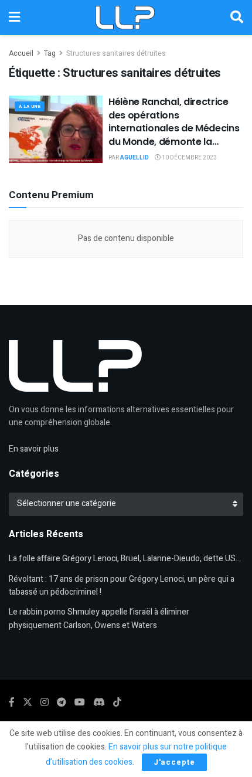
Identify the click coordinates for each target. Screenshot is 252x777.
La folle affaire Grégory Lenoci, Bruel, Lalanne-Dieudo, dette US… (125, 558)
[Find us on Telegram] (61, 702)
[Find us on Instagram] (44, 702)
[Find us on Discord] (99, 703)
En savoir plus (34, 449)
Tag (50, 53)
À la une (29, 106)
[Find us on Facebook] (12, 702)
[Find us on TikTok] (117, 703)
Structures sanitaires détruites (116, 53)
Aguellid (134, 158)
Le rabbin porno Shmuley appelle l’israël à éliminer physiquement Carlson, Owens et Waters (99, 618)
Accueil (21, 53)
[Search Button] (236, 17)
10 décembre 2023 (189, 158)
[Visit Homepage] (125, 17)
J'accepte (174, 762)
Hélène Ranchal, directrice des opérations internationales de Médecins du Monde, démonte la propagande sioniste (173, 128)
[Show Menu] (14, 17)
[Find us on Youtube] (79, 702)
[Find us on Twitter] (27, 702)
